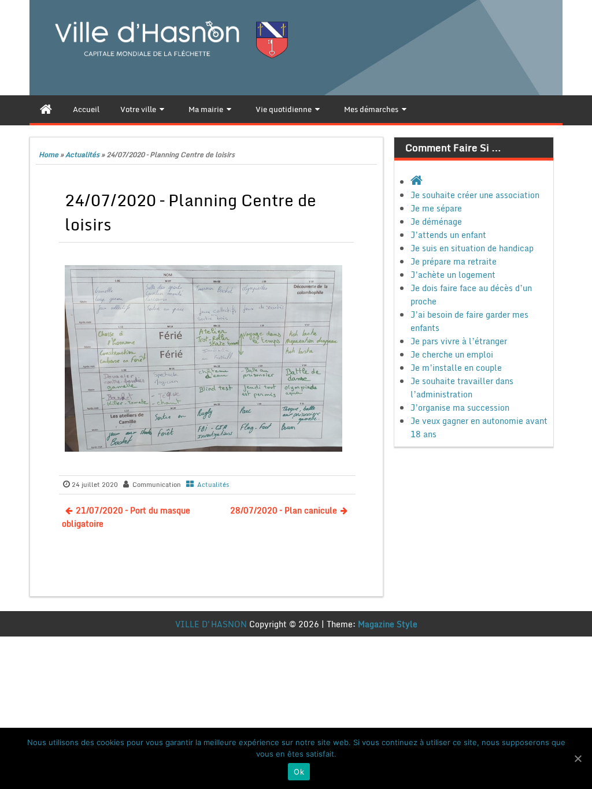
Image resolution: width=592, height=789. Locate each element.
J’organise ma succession (459, 407)
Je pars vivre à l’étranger (458, 341)
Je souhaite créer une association (474, 195)
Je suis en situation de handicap (472, 248)
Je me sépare (436, 208)
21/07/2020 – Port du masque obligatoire (126, 517)
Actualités (82, 154)
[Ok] (577, 758)
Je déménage (436, 221)
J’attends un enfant (448, 234)
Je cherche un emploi (451, 354)
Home (48, 154)
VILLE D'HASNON (211, 624)
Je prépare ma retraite (453, 261)
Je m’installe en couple (456, 367)
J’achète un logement (452, 274)
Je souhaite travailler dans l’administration (461, 387)
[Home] (45, 109)
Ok (299, 771)
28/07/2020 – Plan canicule (283, 510)
